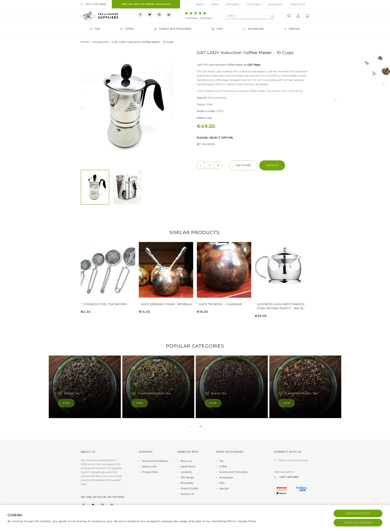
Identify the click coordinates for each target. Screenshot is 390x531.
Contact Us (297, 4)
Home (85, 41)
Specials (224, 488)
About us (186, 461)
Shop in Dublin (189, 488)
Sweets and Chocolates (233, 472)
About (200, 4)
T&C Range (232, 4)
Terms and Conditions (155, 461)
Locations (254, 4)
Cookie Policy (247, 521)
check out (272, 165)
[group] (127, 107)
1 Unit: (207, 144)
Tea (221, 461)
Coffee (223, 466)
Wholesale (275, 4)
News (215, 4)
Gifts (222, 483)
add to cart (243, 165)
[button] (86, 107)
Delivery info (149, 466)
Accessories (100, 41)
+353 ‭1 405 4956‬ (95, 4)
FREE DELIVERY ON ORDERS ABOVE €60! (146, 4)
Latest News (187, 466)
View (66, 403)
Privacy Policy (150, 472)
